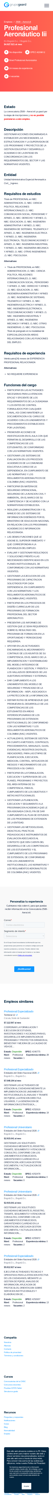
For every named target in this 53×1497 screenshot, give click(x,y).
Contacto (7, 1349)
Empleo (7, 1434)
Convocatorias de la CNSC (15, 1381)
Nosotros (7, 1342)
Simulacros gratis (11, 1391)
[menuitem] (8, 1494)
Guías (6, 1424)
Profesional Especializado (18, 1011)
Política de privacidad (12, 1352)
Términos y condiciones (13, 1355)
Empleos (8, 22)
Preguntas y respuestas (13, 1417)
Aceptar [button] (26, 1486)
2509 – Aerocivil (23, 22)
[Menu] (45, 5)
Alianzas (7, 1346)
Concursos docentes (12, 1385)
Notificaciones (9, 1420)
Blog (5, 1427)
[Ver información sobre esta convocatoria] (17, 1015)
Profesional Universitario (18, 1127)
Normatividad (9, 1430)
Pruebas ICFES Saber (13, 1388)
